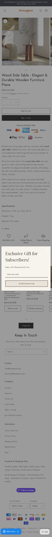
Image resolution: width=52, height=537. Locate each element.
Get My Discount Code (26, 283)
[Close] (48, 249)
